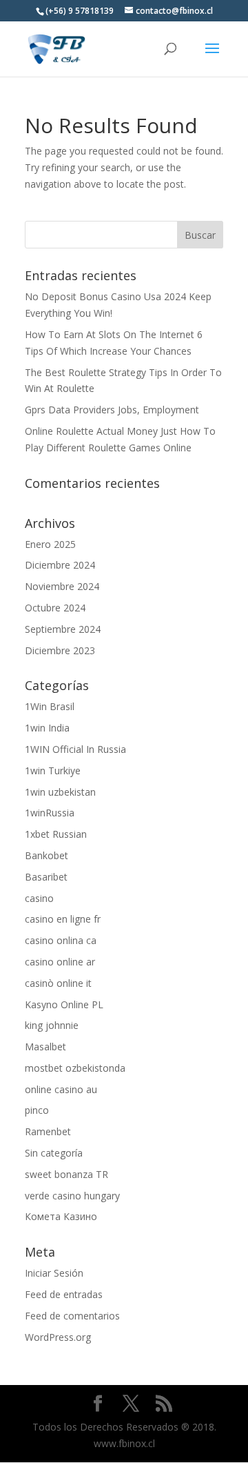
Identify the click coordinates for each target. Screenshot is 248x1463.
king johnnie (52, 1025)
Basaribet (46, 876)
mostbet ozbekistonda (75, 1067)
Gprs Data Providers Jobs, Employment (112, 409)
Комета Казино (61, 1216)
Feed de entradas (64, 1294)
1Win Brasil (49, 706)
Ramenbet (48, 1131)
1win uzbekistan (60, 791)
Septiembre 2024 (63, 629)
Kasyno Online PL (64, 1004)
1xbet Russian (56, 834)
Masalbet (45, 1046)
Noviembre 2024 (62, 586)
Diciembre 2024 (60, 564)
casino (39, 898)
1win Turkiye (53, 770)
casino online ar (60, 961)
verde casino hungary (72, 1195)
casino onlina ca (60, 940)
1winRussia (49, 812)
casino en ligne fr (63, 918)
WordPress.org (58, 1337)
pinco (37, 1110)
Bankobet (46, 855)
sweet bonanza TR (66, 1174)
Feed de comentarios (72, 1315)
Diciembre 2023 (60, 650)
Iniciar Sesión (54, 1272)
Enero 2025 (50, 544)
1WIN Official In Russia (75, 749)
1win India (47, 727)
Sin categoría (54, 1152)
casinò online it (58, 983)
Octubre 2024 (55, 607)
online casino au (61, 1089)
